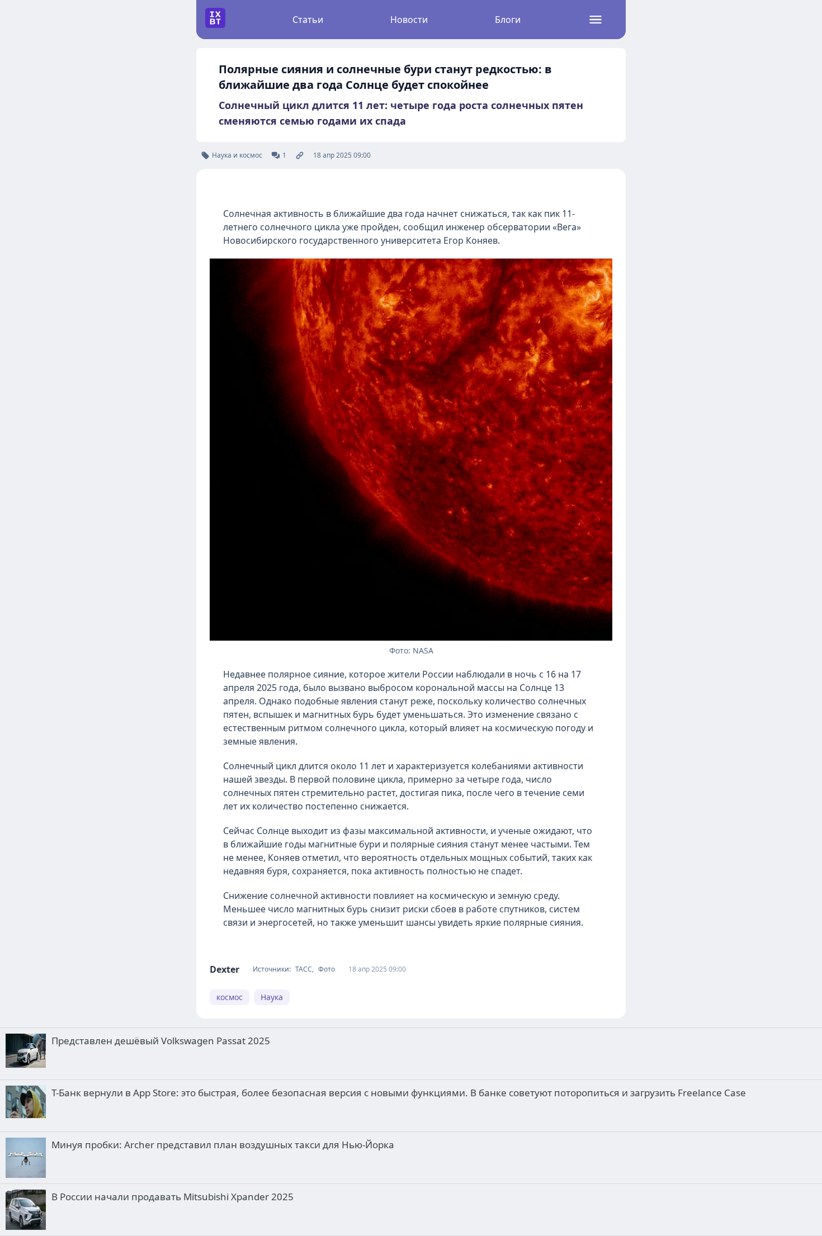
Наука (272, 997)
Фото (326, 969)
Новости (409, 19)
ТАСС (303, 969)
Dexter (224, 969)
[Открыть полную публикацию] (299, 155)
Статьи (307, 19)
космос (229, 997)
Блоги (508, 19)
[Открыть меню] (595, 19)
